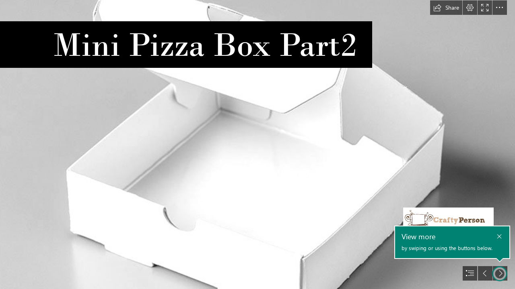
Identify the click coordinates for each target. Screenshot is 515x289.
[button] (446, 7)
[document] (257, 144)
